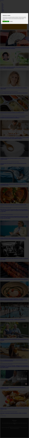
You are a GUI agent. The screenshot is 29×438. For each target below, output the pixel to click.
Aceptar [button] (4, 21)
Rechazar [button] (7, 21)
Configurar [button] (11, 21)
